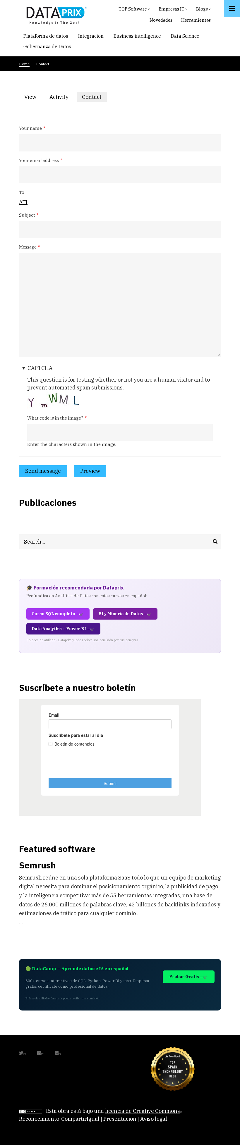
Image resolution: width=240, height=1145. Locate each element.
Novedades (161, 20)
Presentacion (119, 1118)
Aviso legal (153, 1118)
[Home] (55, 14)
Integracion (91, 36)
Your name (30, 128)
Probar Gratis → (186, 976)
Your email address (39, 160)
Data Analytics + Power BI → (61, 628)
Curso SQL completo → (56, 613)
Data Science (185, 36)
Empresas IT (174, 10)
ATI (23, 202)
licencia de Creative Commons (142, 1111)
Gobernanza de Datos (47, 46)
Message (28, 247)
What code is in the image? (55, 418)
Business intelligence (137, 36)
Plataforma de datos (45, 36)
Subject (27, 215)
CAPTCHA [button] (40, 368)
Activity (58, 97)
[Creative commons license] (30, 1111)
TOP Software (135, 10)
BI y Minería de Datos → (123, 613)
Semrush (37, 865)
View (30, 97)
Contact (94, 98)
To (21, 192)
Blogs (204, 10)
